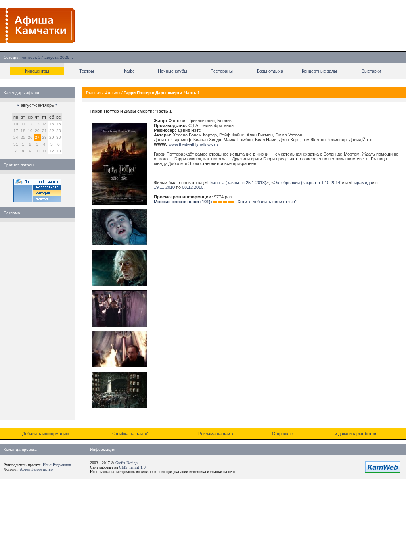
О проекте (282, 433)
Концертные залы (319, 71)
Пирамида (361, 182)
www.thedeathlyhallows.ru (193, 144)
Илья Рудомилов (57, 465)
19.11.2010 (164, 187)
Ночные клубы (172, 71)
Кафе (129, 71)
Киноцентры (37, 71)
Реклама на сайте (216, 433)
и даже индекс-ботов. (356, 433)
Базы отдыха (270, 71)
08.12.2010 (192, 187)
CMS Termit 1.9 (132, 467)
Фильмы (112, 92)
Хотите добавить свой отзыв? (267, 201)
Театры (86, 71)
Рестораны (222, 71)
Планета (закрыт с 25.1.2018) (236, 182)
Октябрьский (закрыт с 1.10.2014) (308, 182)
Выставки (371, 71)
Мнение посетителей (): (183, 201)
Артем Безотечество (36, 469)
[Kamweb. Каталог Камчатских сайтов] (382, 471)
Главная (93, 92)
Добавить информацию (45, 433)
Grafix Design (126, 463)
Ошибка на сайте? (130, 433)
